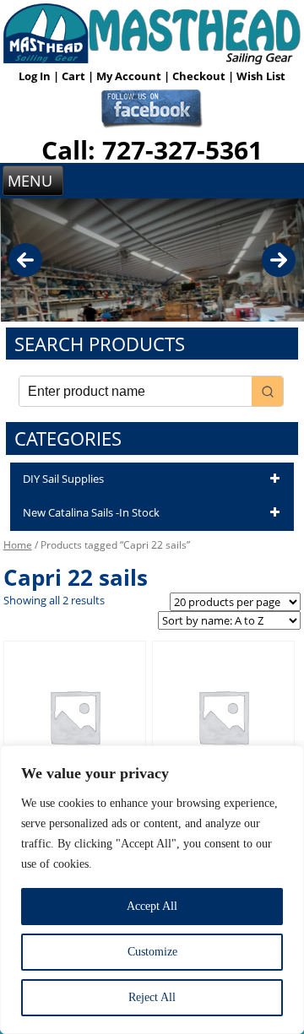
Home (17, 545)
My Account (130, 76)
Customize (152, 951)
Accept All (152, 906)
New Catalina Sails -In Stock (91, 512)
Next (279, 260)
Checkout (200, 76)
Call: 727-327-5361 (152, 150)
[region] (152, 889)
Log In (36, 76)
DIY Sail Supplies (63, 478)
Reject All (152, 997)
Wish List (260, 76)
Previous (25, 260)
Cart (75, 76)
